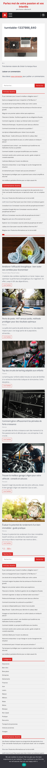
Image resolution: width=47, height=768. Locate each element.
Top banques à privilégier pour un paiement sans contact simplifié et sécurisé (23, 175)
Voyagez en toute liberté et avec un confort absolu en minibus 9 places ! (21, 141)
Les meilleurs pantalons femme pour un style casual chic (19, 180)
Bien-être (5, 668)
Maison (4, 694)
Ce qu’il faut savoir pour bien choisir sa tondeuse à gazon (26, 202)
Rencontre (5, 720)
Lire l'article (7, 285)
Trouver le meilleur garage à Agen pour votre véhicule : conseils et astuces (21, 477)
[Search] (43, 15)
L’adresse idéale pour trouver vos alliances (15, 161)
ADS (3, 215)
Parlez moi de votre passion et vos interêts (23, 5)
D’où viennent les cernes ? (23, 219)
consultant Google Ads (9, 209)
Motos (4, 705)
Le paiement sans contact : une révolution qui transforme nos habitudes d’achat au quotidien (21, 146)
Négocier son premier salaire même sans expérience (18, 113)
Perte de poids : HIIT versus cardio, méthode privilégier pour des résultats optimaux (21, 320)
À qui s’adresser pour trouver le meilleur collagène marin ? (20, 96)
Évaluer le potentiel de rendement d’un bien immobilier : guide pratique (21, 526)
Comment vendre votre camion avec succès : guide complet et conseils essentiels (21, 156)
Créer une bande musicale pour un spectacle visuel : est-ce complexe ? (23, 193)
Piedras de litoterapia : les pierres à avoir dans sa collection (20, 124)
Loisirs (4, 690)
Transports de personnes (9, 724)
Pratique (5, 716)
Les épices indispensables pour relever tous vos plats (18, 132)
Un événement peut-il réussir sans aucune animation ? (19, 171)
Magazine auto (6, 219)
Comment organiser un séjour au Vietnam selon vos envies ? (20, 121)
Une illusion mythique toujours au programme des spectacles (21, 190)
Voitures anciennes (8, 728)
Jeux (3, 686)
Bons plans (5, 671)
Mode (4, 701)
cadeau (4, 226)
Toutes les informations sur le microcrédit (21, 198)
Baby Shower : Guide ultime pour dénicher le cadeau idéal (19, 136)
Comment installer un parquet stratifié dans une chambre (20, 151)
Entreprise (5, 675)
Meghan (4, 230)
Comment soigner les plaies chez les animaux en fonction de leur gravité (22, 108)
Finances (5, 683)
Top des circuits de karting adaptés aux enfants (22, 370)
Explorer (4, 223)
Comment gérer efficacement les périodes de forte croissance (22, 422)
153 (8, 548)
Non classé (5, 713)
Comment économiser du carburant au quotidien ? (17, 128)
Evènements (6, 679)
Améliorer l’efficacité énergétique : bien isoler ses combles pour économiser (22, 268)
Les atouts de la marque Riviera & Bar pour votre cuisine (19, 104)
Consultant (5, 205)
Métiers (4, 698)
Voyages (4, 731)
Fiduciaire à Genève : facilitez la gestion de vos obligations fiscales (22, 117)
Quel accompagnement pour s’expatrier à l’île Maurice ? (19, 100)
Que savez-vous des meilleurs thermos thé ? (24, 226)
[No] (44, 761)
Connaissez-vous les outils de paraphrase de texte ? (28, 205)
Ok (24, 765)
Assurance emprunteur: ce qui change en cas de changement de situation (22, 166)
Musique (4, 709)
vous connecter (16, 76)
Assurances (5, 664)
